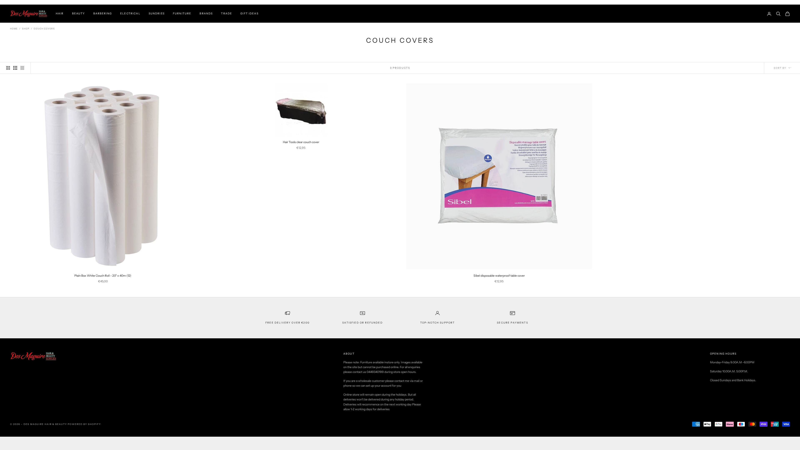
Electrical (130, 13)
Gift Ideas (249, 13)
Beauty (78, 13)
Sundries (157, 13)
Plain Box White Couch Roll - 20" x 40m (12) (102, 276)
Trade (226, 13)
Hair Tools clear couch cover (301, 142)
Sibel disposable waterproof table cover (499, 276)
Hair (60, 13)
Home (14, 28)
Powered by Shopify (84, 424)
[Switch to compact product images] (22, 68)
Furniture (182, 13)
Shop (25, 28)
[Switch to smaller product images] (15, 68)
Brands (206, 13)
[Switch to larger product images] (8, 68)
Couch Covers (44, 28)
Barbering (102, 13)
